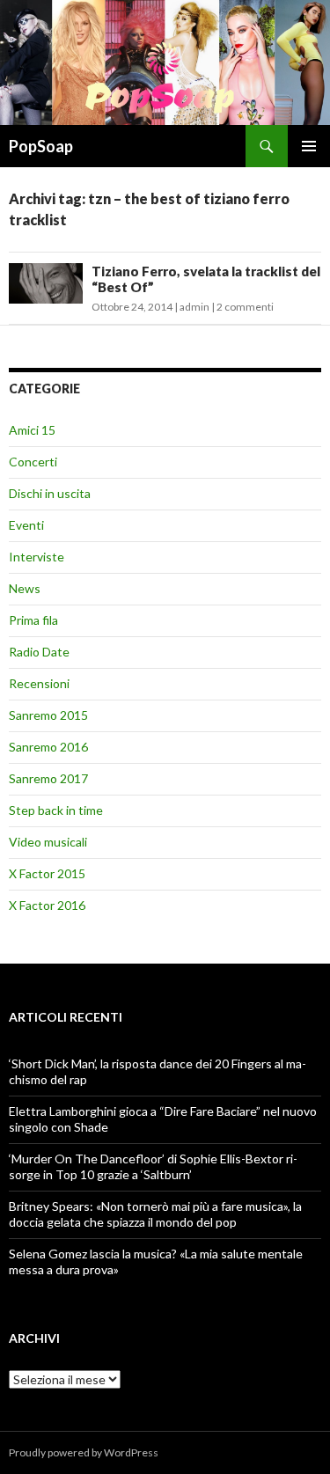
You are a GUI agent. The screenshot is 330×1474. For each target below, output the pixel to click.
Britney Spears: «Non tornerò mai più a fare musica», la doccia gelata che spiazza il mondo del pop (155, 1214)
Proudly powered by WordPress (83, 1452)
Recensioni (39, 683)
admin (194, 306)
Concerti (33, 461)
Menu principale (309, 146)
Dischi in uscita (50, 493)
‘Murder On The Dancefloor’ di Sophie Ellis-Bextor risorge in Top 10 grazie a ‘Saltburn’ (153, 1166)
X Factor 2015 (47, 873)
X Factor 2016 (47, 905)
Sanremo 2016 (48, 746)
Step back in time (56, 810)
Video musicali (48, 841)
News (24, 588)
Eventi (26, 524)
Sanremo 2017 (48, 778)
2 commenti (245, 306)
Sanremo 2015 (48, 715)
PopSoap (41, 146)
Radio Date (39, 651)
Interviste (36, 556)
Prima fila (33, 619)
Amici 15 (32, 429)
